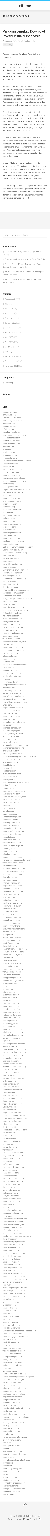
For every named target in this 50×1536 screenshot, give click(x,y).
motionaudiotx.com (11, 1471)
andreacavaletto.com (11, 794)
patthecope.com (9, 1133)
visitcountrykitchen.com (12, 1015)
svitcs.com (7, 1136)
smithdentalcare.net (10, 1486)
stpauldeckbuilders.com (12, 1256)
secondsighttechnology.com (14, 722)
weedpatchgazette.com (12, 676)
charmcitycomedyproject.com (15, 949)
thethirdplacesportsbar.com (14, 1351)
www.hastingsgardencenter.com (16, 1337)
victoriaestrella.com (11, 1087)
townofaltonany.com (11, 1038)
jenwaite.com (8, 1434)
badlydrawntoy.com (11, 1196)
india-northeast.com (11, 616)
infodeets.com (8, 429)
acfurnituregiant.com (11, 441)
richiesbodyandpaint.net (12, 421)
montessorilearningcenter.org (15, 1394)
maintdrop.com (9, 518)
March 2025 (10, 347)
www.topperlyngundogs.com (14, 1224)
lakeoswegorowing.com (12, 1451)
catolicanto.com (9, 771)
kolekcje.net (7, 768)
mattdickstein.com (10, 1193)
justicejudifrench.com (11, 966)
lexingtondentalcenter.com (13, 736)
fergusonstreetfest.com (12, 1397)
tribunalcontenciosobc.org (13, 871)
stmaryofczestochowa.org (13, 963)
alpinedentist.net (9, 530)
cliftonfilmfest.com (10, 630)
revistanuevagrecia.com (12, 937)
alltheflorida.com (9, 1405)
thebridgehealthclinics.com (13, 1167)
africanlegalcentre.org (11, 920)
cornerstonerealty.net (11, 1328)
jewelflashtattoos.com (12, 501)
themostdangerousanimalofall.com (17, 860)
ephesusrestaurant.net (12, 1354)
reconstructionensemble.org (14, 1067)
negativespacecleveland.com (14, 1044)
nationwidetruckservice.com (14, 1078)
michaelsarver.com (10, 725)
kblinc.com (7, 679)
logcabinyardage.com (11, 1184)
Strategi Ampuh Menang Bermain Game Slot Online (25, 259)
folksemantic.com (10, 656)
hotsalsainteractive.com (12, 432)
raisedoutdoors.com (11, 636)
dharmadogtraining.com (12, 1469)
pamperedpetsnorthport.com (14, 685)
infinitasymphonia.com (12, 917)
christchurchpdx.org (11, 900)
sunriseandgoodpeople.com (14, 1049)
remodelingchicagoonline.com (15, 1288)
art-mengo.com (9, 992)
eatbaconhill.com (10, 458)
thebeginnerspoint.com (12, 843)
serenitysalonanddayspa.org (14, 435)
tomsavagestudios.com (12, 754)
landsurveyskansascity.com (14, 1253)
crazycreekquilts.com (11, 894)
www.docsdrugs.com (11, 1265)
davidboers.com (9, 1187)
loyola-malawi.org (10, 808)
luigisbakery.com (9, 1305)
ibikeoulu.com (8, 958)
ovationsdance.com (11, 762)
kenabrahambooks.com (12, 903)
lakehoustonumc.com (12, 1199)
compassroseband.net (12, 1141)
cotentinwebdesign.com (12, 573)
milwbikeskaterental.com (13, 1032)
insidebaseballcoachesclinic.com (16, 1408)
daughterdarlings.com (12, 426)
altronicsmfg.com (10, 455)
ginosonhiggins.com (11, 1024)
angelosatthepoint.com (12, 1113)
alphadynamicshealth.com (13, 1423)
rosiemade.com (9, 688)
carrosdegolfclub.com (12, 596)
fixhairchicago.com (10, 1124)
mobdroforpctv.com (11, 825)
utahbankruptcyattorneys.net (14, 642)
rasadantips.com (10, 449)
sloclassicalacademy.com (13, 874)
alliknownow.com (10, 866)
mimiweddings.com (11, 1480)
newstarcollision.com (11, 716)
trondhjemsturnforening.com (14, 1380)
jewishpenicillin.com (11, 751)
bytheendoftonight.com (12, 817)
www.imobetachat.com (12, 1190)
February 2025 (11, 352)
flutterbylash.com (10, 1425)
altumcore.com (9, 1144)
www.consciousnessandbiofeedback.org (19, 1331)
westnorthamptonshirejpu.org (15, 553)
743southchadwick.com (12, 613)
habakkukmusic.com (11, 1202)
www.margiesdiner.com (12, 1268)
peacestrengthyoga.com (12, 1233)
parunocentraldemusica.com (14, 1374)
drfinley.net (7, 1443)
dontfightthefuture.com (12, 622)
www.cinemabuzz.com (12, 1316)
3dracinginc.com (9, 854)
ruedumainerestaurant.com (14, 929)
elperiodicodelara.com (12, 418)
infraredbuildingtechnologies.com (16, 590)
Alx (40, 1519)
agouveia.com (8, 1457)
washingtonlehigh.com (12, 1302)
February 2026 (11, 318)
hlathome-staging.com (12, 731)
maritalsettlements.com (12, 1029)
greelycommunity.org (11, 926)
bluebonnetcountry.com (12, 510)
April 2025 (9, 342)
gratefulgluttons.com (11, 823)
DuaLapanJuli (29, 41)
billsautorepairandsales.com (14, 1388)
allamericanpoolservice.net (13, 748)
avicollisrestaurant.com (12, 1098)
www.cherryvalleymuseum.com (15, 570)
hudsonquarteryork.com (12, 1365)
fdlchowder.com (9, 1270)
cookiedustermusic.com (13, 1064)
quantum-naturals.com (12, 1391)
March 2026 (10, 313)
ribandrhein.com (9, 765)
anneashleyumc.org (11, 1250)
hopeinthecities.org (10, 820)
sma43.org (7, 1285)
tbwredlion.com (9, 1385)
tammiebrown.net (10, 998)
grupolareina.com (10, 567)
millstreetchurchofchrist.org (14, 1414)
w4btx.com (7, 705)
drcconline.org (8, 1101)
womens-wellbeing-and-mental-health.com (20, 757)
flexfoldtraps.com (10, 1239)
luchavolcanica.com (11, 1072)
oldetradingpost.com (11, 576)
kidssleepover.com (10, 464)
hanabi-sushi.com (10, 1308)
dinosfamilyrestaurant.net (13, 587)
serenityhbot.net (9, 1207)
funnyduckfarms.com (11, 1431)
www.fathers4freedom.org (13, 1222)
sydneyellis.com (9, 739)
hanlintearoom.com (11, 1428)
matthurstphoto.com (11, 1403)
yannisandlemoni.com (12, 673)
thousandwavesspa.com (13, 1090)
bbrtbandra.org (9, 507)
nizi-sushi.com (8, 989)
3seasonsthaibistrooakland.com (16, 782)
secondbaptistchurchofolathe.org (16, 1460)
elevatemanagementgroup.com (15, 1437)
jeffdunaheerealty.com (12, 1230)
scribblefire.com (9, 785)
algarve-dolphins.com (11, 1018)
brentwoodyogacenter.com (14, 1291)
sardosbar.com (9, 659)
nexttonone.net (8, 1204)
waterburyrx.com (9, 1107)
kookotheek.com (9, 535)
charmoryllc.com (10, 851)
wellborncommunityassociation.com (18, 547)
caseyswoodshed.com (12, 1121)
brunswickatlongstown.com (14, 981)
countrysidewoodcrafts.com (14, 478)
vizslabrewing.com (10, 667)
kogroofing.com (9, 527)
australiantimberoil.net (12, 584)
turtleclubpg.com (9, 1081)
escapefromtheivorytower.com (15, 610)
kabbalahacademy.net (11, 711)
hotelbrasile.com (9, 556)
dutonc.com (8, 1001)
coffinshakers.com (10, 960)
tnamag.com (8, 1150)
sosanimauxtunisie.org (12, 524)
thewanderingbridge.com (13, 969)
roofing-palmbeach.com (12, 619)
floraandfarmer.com (11, 602)
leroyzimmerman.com (12, 1440)
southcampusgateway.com (14, 541)
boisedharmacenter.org (12, 800)
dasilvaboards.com (10, 877)
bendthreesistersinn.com (13, 1055)
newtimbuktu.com (10, 452)
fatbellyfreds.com (10, 1359)
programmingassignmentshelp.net (17, 461)
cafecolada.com (9, 837)
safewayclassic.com (11, 475)
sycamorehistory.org (11, 1325)
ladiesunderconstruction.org (14, 579)
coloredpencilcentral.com (13, 627)
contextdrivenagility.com (12, 955)
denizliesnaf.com (9, 1127)
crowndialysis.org (10, 742)
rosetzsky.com (9, 932)
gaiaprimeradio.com (11, 995)
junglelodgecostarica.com (13, 1009)
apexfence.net (8, 1494)
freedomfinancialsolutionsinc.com (17, 1236)
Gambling (8, 44)
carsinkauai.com (9, 1411)
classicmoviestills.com (12, 834)
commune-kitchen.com (12, 906)
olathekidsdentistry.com (12, 693)
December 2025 (11, 328)
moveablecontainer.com (12, 564)
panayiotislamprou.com (12, 538)
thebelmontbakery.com (12, 472)
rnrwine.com (8, 1448)
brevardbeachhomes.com (13, 607)
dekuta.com (7, 1314)
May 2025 (9, 337)
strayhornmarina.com (12, 883)
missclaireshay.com (11, 412)
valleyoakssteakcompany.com (15, 1118)
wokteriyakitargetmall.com (13, 734)
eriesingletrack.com (10, 682)
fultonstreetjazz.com (11, 558)
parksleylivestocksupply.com (14, 797)
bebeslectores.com (10, 581)
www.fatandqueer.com (12, 1247)
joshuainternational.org (12, 1210)
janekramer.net (8, 986)
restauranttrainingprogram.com (15, 745)
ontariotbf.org (8, 484)
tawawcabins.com (10, 653)
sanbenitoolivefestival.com (13, 831)
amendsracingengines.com (14, 1242)
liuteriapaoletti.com (10, 1046)
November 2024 (11, 366)
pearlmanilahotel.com (11, 515)
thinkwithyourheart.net (11, 639)
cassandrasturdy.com (12, 828)
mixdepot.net (8, 1319)
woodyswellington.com (12, 1357)
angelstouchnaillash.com (13, 708)
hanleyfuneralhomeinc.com (14, 696)
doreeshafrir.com (10, 946)
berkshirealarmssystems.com (15, 665)
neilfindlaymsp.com (10, 1095)
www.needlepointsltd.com (13, 1273)
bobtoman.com (9, 521)
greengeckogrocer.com (12, 728)
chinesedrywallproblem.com (14, 1052)
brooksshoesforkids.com (13, 1153)
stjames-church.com (11, 940)
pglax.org (6, 1041)
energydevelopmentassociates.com (17, 599)
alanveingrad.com (10, 1021)
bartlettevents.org (10, 561)
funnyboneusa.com (11, 1061)
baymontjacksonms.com (13, 1035)
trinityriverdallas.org (10, 777)
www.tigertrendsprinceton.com (15, 1219)
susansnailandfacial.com (13, 1213)
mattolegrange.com (11, 1006)
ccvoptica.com (9, 1299)
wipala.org (7, 805)
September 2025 (11, 333)
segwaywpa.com (10, 1161)
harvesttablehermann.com (13, 593)
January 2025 (10, 356)
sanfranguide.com (10, 848)
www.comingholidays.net (13, 846)
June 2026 (9, 309)
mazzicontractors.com (12, 1348)
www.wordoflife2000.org (13, 647)
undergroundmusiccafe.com (14, 1489)
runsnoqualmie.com (11, 1262)
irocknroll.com (8, 645)
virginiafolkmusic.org (11, 759)
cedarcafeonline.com (11, 438)
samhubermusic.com (11, 1492)
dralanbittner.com (10, 670)
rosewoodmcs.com (11, 1322)
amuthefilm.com (9, 909)
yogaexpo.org (8, 788)
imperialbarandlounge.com (13, 633)
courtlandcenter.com (11, 1092)
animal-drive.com (10, 1147)
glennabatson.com (10, 880)
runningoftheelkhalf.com (12, 1227)
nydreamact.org (9, 495)
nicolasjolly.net (8, 914)
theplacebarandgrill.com (12, 1104)
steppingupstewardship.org (14, 1296)
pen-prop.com (8, 1216)
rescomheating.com (11, 1477)
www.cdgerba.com (10, 1371)
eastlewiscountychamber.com (15, 868)
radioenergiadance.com (12, 533)
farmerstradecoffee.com (13, 1181)
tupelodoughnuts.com (12, 690)
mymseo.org (8, 1463)
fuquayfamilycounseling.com (14, 1454)
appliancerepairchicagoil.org (14, 481)
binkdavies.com (9, 897)
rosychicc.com (9, 811)
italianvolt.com (8, 662)
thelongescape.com (11, 1003)
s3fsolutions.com (10, 604)
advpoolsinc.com (10, 1110)
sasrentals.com (9, 719)
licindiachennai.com (11, 424)
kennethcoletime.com (11, 975)
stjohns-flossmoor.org (12, 1058)
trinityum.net (7, 1345)
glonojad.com (8, 935)
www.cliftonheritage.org (12, 1282)
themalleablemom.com (12, 972)
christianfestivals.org (11, 1012)
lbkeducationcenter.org (12, 774)
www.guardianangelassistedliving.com (18, 1377)
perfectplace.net (9, 780)
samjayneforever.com (11, 1400)
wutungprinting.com (11, 1026)
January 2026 (10, 323)
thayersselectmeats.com (13, 1156)
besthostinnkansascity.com (14, 1483)
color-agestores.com (11, 802)
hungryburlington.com (12, 978)
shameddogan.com (11, 1173)
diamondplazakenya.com (13, 1382)
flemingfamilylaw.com (12, 1446)
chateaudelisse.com (11, 544)
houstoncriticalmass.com (13, 857)
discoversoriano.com (11, 840)
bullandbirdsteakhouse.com (14, 1276)
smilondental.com (10, 713)
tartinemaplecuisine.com (13, 983)
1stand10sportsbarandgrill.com (15, 702)
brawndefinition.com (11, 889)
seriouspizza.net (9, 1138)
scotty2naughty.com (11, 943)
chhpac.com (8, 1466)
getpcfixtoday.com (10, 504)
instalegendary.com (10, 487)
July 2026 (9, 304)
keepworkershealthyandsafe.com (16, 489)
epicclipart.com (9, 512)
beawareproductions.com (13, 952)
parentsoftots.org (10, 1176)
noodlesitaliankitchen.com (13, 492)
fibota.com (7, 1368)
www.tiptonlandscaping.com (14, 1293)
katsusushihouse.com (12, 923)
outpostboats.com (10, 814)
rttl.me (25, 5)
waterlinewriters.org (10, 1170)
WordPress (24, 1519)
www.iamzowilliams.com (13, 1334)
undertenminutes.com (11, 444)
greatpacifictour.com (11, 1084)
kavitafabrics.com (10, 1069)
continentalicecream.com (13, 891)
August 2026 (10, 299)
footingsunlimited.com (12, 1259)
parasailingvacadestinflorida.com (16, 1417)
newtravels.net (8, 467)
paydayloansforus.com (12, 469)
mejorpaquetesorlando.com (14, 699)
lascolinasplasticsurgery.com (15, 1279)
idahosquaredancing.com (13, 650)
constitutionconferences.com (15, 1130)
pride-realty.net (8, 1420)
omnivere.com (8, 446)
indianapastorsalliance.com (14, 1115)
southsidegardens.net (11, 1342)
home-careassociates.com (14, 791)
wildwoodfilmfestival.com (13, 550)
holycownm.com (10, 1075)
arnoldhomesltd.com (11, 624)
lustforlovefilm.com (10, 912)
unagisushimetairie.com (12, 498)
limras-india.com (9, 415)
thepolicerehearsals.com (13, 863)
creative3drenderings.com (13, 1179)
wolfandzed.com (9, 1311)
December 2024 (11, 361)
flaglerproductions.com (12, 886)
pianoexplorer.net (9, 1339)
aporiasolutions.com (11, 1159)
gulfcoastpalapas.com (12, 1164)
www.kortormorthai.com (13, 1245)
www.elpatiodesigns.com (13, 1362)
